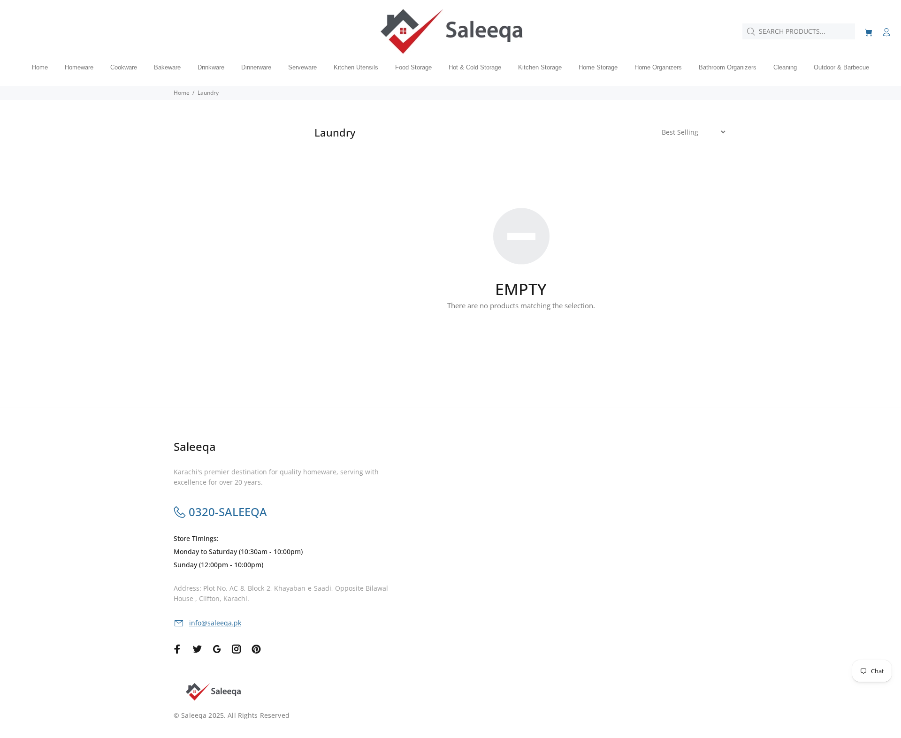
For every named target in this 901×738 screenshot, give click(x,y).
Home (182, 93)
